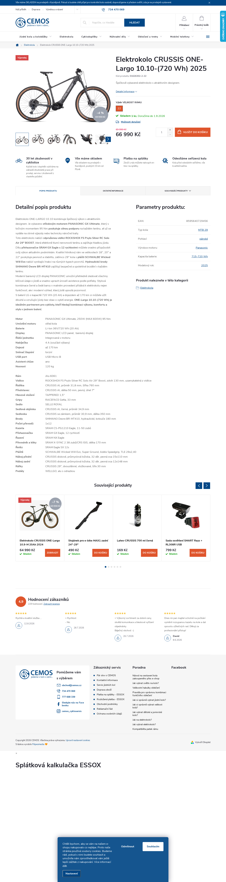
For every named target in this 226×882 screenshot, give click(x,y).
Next (206, 485)
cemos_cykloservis (72, 711)
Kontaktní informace (107, 680)
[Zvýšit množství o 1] (170, 130)
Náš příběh (21, 9)
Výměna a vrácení (54, 9)
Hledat (134, 22)
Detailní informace (125, 91)
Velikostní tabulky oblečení (146, 687)
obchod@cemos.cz (71, 685)
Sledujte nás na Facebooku (73, 704)
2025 (204, 265)
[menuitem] (36, 37)
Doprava (36, 9)
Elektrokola (146, 288)
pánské (204, 239)
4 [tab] (114, 567)
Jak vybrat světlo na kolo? (146, 683)
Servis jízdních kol (106, 685)
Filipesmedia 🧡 (39, 744)
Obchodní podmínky (107, 704)
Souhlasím (153, 846)
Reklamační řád (105, 709)
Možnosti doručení (130, 121)
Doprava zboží (104, 690)
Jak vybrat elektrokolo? (144, 724)
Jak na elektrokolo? (142, 719)
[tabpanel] (40, 528)
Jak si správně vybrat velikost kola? (147, 706)
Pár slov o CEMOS (106, 675)
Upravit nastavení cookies (78, 740)
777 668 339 (68, 696)
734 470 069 (68, 691)
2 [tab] (108, 567)
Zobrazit (52, 552)
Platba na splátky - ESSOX (110, 694)
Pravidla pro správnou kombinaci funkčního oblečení (149, 694)
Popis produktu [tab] (48, 191)
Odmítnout (127, 846)
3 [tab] (111, 567)
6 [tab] (120, 567)
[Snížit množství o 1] (170, 134)
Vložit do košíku (195, 132)
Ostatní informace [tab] (113, 191)
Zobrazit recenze (52, 604)
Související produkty (176, 191)
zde (65, 865)
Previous (199, 485)
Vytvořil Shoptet (202, 742)
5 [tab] (117, 567)
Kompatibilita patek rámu (145, 729)
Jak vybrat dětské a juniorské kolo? (147, 714)
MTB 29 (203, 230)
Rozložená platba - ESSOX (110, 699)
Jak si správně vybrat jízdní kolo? (149, 700)
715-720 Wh (200, 256)
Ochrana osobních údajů (109, 713)
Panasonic (202, 248)
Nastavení (72, 873)
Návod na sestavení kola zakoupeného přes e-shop (146, 677)
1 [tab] (105, 567)
